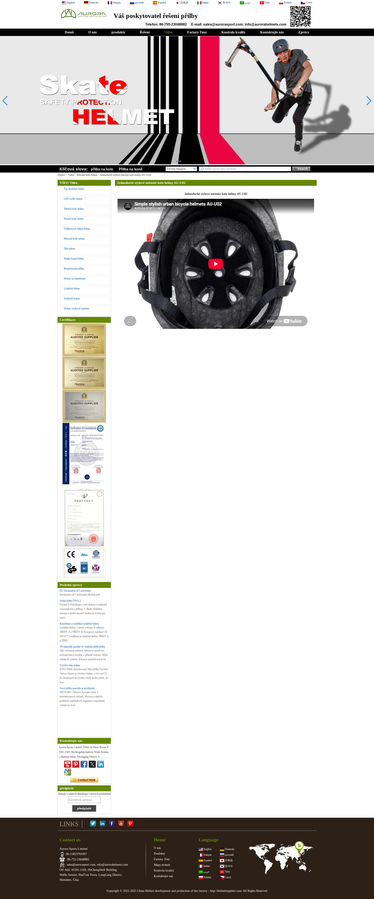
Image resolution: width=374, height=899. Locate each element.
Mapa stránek (162, 864)
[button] (176, 161)
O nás (92, 32)
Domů (69, 32)
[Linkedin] (100, 764)
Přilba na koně (130, 169)
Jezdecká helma (72, 298)
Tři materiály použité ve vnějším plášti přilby (82, 646)
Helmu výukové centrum (76, 308)
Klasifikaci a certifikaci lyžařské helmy (79, 623)
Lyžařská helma (72, 288)
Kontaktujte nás (272, 32)
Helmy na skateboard (74, 278)
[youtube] (67, 764)
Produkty (159, 853)
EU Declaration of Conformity (75, 590)
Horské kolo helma (73, 218)
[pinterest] (75, 764)
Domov (61, 174)
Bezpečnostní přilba (74, 268)
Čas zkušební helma (74, 188)
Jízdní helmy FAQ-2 (70, 600)
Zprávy (303, 32)
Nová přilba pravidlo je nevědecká (77, 688)
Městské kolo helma (87, 174)
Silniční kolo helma (74, 208)
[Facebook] (111, 824)
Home (160, 839)
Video (168, 32)
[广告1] (187, 152)
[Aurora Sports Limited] (83, 19)
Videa (71, 174)
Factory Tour (197, 32)
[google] (67, 771)
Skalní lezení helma (74, 258)
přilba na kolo (102, 169)
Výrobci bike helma (70, 665)
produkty (118, 32)
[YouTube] (121, 824)
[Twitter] (92, 764)
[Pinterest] (130, 824)
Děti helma (69, 248)
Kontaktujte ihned (84, 780)
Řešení (145, 32)
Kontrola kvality (233, 32)
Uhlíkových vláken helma (77, 228)
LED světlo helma (73, 198)
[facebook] (84, 764)
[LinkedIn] (102, 824)
